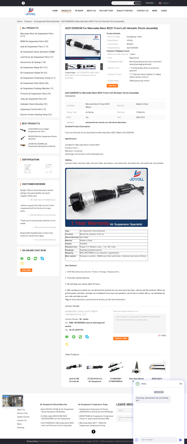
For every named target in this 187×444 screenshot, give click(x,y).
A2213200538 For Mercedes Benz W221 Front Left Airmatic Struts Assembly (82, 75)
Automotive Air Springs (30, 62)
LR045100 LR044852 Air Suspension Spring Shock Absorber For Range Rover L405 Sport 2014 (42, 146)
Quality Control (125, 11)
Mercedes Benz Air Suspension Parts (36, 33)
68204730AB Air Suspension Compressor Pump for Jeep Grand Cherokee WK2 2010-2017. (97, 417)
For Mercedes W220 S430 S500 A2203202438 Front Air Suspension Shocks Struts (55, 417)
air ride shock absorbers (115, 300)
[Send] (181, 440)
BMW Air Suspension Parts (32, 41)
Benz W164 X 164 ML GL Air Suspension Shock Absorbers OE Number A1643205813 (57, 411)
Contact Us (142, 11)
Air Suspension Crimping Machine (34, 88)
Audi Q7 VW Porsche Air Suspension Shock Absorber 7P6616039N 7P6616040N (74, 380)
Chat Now (150, 3)
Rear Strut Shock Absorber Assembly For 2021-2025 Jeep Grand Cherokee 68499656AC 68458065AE (136, 380)
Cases (164, 11)
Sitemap (20, 428)
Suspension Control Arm (31, 109)
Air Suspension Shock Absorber (47, 21)
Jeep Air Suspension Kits (31, 99)
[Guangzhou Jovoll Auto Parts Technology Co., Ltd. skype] (44, 258)
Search (137, 3)
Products (66, 11)
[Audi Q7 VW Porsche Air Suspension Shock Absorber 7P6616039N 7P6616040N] (74, 367)
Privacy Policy (32, 441)
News (154, 11)
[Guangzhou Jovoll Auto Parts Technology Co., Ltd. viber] (23, 263)
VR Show (79, 11)
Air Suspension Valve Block (32, 83)
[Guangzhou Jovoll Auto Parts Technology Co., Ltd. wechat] (37, 258)
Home (55, 11)
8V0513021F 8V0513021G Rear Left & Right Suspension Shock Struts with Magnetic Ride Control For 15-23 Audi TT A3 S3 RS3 (157, 380)
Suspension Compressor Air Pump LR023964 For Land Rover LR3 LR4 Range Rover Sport (96, 411)
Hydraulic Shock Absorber (31, 104)
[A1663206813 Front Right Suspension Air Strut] (22, 130)
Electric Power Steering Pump (34, 114)
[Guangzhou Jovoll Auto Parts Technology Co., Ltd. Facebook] (23, 3)
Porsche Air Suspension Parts (33, 93)
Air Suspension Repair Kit (31, 67)
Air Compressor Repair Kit (31, 73)
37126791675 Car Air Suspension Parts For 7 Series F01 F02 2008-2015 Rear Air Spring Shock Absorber (95, 380)
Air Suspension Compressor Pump (35, 78)
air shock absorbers (77, 300)
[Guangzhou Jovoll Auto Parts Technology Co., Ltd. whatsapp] (30, 258)
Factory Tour (106, 11)
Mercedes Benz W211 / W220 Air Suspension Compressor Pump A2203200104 (93, 424)
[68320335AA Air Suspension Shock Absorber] (22, 138)
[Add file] (136, 440)
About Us (91, 11)
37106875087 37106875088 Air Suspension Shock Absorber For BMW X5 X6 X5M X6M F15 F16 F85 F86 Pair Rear (115, 380)
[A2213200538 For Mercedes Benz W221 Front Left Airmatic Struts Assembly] (83, 47)
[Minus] (180, 383)
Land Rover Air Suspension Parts (34, 57)
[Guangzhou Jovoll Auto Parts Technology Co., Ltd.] (31, 11)
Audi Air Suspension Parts (31, 46)
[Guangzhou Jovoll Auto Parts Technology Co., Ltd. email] (23, 258)
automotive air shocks (95, 300)
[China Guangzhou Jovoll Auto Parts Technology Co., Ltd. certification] (27, 168)
